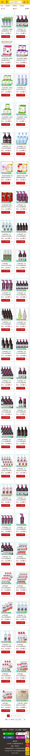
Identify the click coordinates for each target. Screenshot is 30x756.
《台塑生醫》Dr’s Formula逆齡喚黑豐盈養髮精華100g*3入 (7, 294)
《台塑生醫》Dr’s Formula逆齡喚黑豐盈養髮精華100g (21, 529)
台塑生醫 (22, 5)
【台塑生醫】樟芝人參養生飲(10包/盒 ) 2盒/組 (7, 206)
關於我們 (4, 730)
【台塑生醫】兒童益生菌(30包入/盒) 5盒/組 (7, 89)
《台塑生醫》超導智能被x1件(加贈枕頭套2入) (22, 705)
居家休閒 (8, 5)
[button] (2, 2)
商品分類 (27, 745)
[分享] (27, 749)
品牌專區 (15, 5)
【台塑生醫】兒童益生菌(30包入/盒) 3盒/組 (7, 118)
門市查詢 (11, 730)
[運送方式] (27, 753)
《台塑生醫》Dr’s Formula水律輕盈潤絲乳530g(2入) (6, 148)
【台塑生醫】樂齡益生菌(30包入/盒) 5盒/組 (22, 60)
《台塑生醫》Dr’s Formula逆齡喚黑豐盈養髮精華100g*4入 (7, 529)
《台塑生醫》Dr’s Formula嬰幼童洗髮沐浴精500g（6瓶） (21, 148)
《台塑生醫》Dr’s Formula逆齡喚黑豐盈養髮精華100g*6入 (22, 206)
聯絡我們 (15, 741)
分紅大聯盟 (18, 730)
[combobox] (15, 2)
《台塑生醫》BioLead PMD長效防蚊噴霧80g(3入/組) (7, 265)
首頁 (2, 5)
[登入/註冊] (24, 2)
